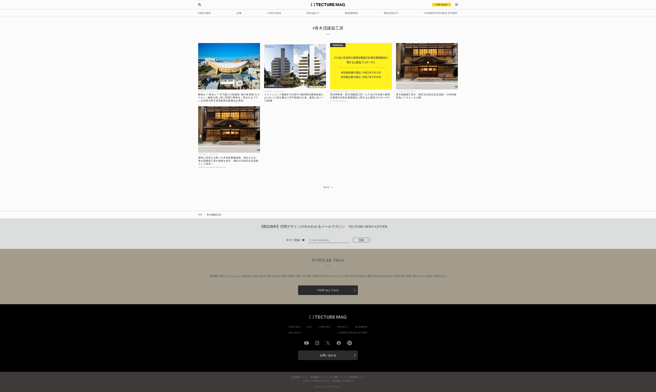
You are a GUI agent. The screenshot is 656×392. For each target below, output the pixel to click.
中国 (353, 276)
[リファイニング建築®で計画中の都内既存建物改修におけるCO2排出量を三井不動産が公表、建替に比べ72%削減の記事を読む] (295, 66)
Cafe (403, 276)
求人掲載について (338, 377)
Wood (263, 276)
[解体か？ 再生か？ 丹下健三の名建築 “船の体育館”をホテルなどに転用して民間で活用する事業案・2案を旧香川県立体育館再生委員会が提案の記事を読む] (229, 66)
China (382, 276)
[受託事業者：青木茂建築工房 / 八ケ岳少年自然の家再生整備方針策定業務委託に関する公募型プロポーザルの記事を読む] (361, 66)
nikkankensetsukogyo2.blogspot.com (212, 167)
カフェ (422, 276)
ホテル (390, 276)
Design (326, 276)
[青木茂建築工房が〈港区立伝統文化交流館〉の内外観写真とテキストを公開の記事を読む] (427, 66)
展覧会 (292, 276)
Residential (361, 276)
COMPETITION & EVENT (441, 13)
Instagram (317, 343)
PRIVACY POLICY (321, 381)
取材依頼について (357, 377)
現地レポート (441, 276)
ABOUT (306, 381)
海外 (299, 276)
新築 (409, 276)
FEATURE (204, 13)
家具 (415, 276)
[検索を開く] (199, 4)
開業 (370, 276)
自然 (347, 276)
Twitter (328, 343)
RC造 (397, 276)
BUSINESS (351, 13)
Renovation (247, 276)
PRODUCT (391, 13)
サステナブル (337, 276)
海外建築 (214, 276)
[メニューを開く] (456, 4)
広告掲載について (299, 377)
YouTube (277, 276)
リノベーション (233, 276)
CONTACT (348, 381)
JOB (239, 13)
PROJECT (313, 13)
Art (304, 276)
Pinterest (349, 343)
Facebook (338, 343)
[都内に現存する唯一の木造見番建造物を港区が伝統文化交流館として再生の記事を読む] (229, 129)
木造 (269, 276)
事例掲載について (318, 377)
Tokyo (256, 276)
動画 (285, 276)
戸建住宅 (317, 276)
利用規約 (337, 381)
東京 (222, 276)
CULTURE (274, 13)
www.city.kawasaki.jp (338, 101)
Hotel (376, 276)
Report (430, 276)
